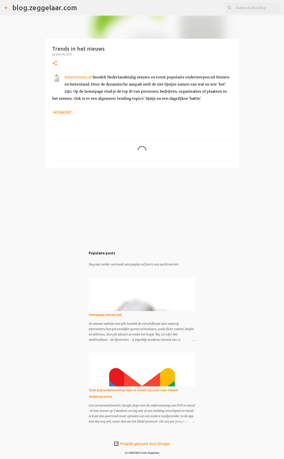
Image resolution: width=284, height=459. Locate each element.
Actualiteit (62, 112)
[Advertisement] (142, 206)
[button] (54, 63)
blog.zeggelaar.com (44, 8)
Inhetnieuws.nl (78, 77)
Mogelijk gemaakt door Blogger (144, 444)
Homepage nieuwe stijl (105, 315)
